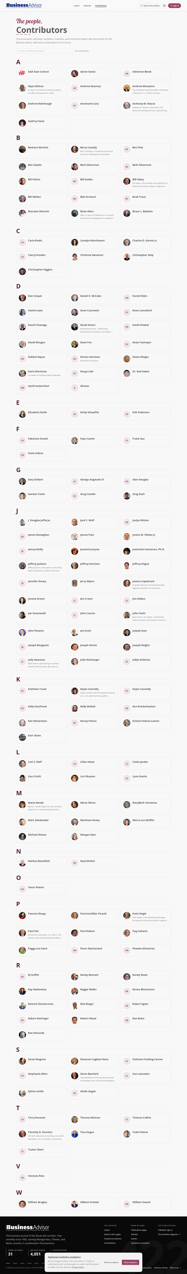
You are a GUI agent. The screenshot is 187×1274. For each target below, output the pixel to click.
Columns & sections (112, 1238)
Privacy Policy (78, 1267)
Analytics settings (161, 1268)
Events (134, 1238)
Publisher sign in (165, 1230)
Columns (87, 5)
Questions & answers (140, 1243)
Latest (76, 5)
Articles (134, 1234)
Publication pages (139, 1230)
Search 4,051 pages (112, 1234)
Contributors (100, 5)
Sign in (176, 5)
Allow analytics (130, 1262)
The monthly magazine (168, 1234)
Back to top (174, 1268)
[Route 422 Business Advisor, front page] (24, 5)
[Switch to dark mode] (164, 5)
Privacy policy (146, 1268)
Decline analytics (111, 1262)
